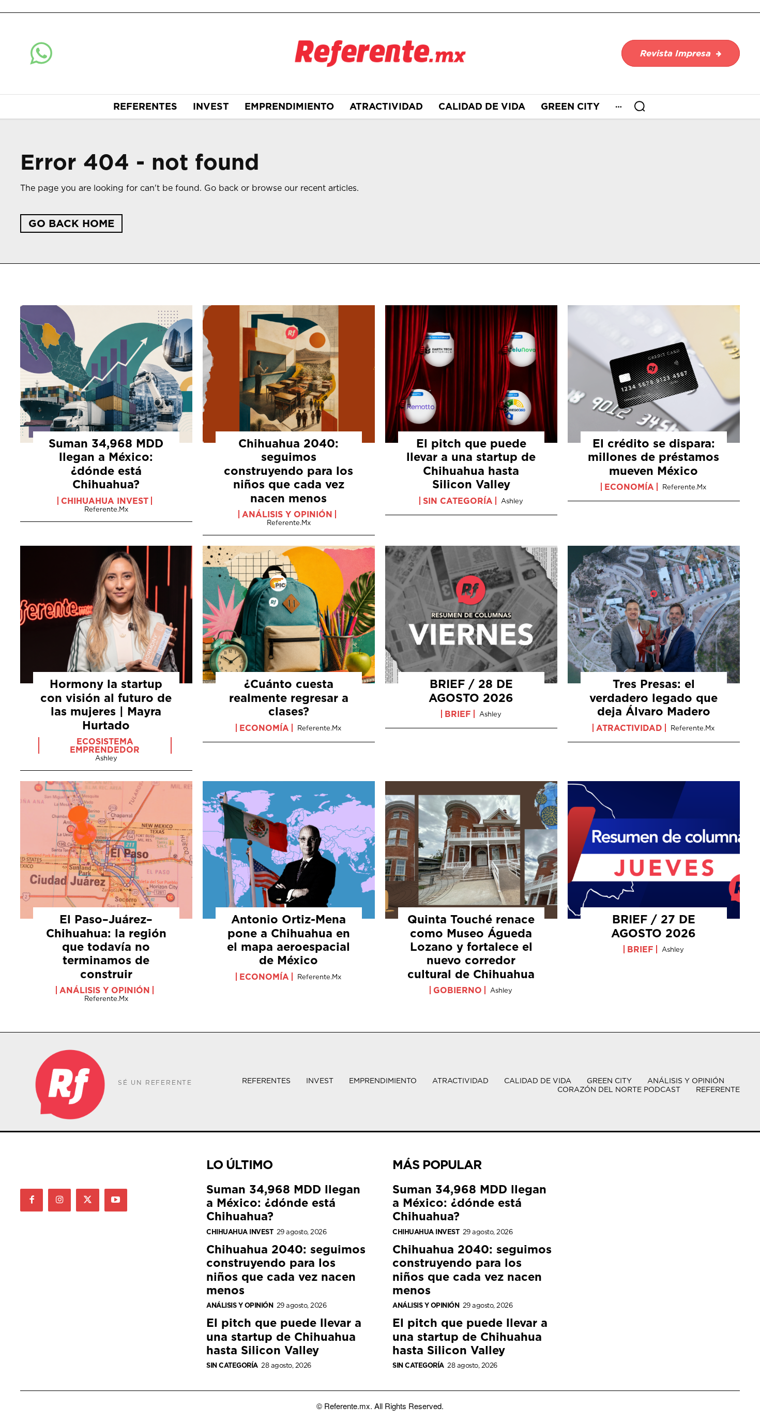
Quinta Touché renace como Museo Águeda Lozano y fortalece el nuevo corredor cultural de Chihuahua (471, 946)
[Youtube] (115, 1200)
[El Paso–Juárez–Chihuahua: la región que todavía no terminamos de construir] (106, 850)
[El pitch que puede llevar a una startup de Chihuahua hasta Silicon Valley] (471, 374)
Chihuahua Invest (104, 501)
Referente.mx (106, 509)
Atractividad (629, 728)
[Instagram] (59, 1200)
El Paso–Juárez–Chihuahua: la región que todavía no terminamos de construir (106, 946)
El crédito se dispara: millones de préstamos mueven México (653, 456)
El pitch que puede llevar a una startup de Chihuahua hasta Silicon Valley (471, 463)
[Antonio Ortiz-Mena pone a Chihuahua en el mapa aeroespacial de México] (289, 850)
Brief (458, 714)
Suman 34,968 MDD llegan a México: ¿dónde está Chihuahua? (106, 463)
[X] (87, 1200)
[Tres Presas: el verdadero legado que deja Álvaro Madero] (654, 614)
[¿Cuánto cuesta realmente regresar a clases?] (289, 614)
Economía (629, 487)
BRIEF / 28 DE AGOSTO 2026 (471, 690)
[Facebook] (31, 1200)
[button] (639, 106)
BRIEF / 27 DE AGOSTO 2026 (653, 925)
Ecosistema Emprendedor (105, 745)
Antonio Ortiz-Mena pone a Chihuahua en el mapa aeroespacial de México (288, 939)
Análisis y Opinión (287, 514)
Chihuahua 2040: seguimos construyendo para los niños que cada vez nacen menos (288, 470)
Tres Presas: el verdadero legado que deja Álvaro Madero (653, 697)
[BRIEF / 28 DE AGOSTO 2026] (471, 614)
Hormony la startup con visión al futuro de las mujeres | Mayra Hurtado (106, 704)
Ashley (512, 500)
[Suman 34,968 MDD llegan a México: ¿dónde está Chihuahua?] (106, 374)
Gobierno (457, 990)
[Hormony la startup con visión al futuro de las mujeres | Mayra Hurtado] (106, 614)
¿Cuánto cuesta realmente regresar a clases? (288, 697)
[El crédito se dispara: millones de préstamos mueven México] (654, 374)
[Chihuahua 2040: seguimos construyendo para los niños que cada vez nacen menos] (289, 374)
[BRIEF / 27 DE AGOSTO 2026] (654, 850)
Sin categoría (458, 501)
